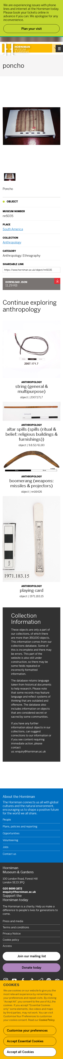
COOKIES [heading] (11, 985)
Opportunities (11, 833)
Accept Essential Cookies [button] (25, 1041)
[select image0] (10, 177)
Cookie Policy (46, 1020)
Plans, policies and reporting (20, 826)
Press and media (13, 921)
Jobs (5, 847)
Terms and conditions (16, 927)
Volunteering (10, 840)
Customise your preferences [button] (27, 1030)
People (7, 819)
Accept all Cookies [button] (20, 1052)
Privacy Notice (12, 933)
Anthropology (12, 242)
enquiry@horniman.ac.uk (30, 751)
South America (13, 229)
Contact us (9, 854)
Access (7, 946)
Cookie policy (11, 940)
